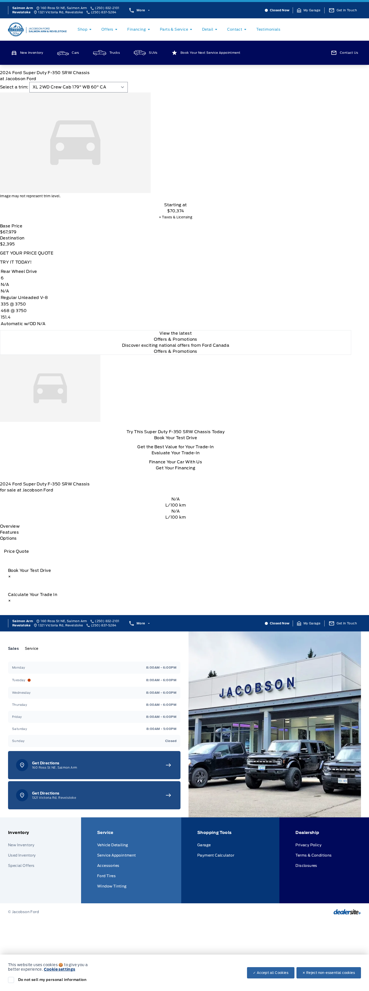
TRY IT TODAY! (16, 262)
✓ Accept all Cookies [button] (270, 973)
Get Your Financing (175, 468)
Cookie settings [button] (59, 969)
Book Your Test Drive (175, 437)
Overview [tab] (10, 526)
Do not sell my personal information (52, 980)
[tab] (15, 648)
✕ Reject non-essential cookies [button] (328, 973)
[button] (309, 10)
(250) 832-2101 (107, 8)
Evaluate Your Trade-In (176, 453)
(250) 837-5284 (103, 12)
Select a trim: (14, 87)
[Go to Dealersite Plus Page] (347, 911)
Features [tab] (9, 532)
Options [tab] (8, 538)
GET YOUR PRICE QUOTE (26, 253)
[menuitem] (85, 29)
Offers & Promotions (175, 351)
